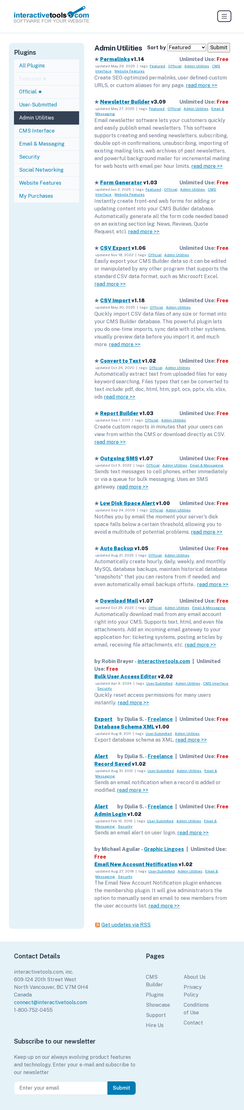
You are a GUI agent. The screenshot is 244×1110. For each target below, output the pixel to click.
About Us (195, 977)
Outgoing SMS (119, 459)
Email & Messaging (41, 144)
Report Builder (119, 413)
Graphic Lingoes (164, 849)
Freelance (160, 719)
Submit (121, 1088)
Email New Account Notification (136, 864)
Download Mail (119, 601)
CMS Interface (37, 131)
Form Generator (121, 183)
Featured (157, 66)
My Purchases (36, 196)
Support (156, 1015)
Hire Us (155, 1025)
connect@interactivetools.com (50, 1002)
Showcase (158, 1005)
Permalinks (115, 59)
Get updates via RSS (126, 925)
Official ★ (30, 92)
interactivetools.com (164, 661)
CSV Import (115, 301)
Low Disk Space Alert (127, 503)
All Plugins (32, 66)
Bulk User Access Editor (125, 677)
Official (174, 66)
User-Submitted (38, 105)
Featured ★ (33, 79)
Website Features (40, 183)
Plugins (155, 995)
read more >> (201, 85)
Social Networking (41, 170)
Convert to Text (120, 361)
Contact (193, 1023)
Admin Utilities (36, 118)
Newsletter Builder (125, 102)
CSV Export (115, 248)
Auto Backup (116, 548)
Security (29, 157)
